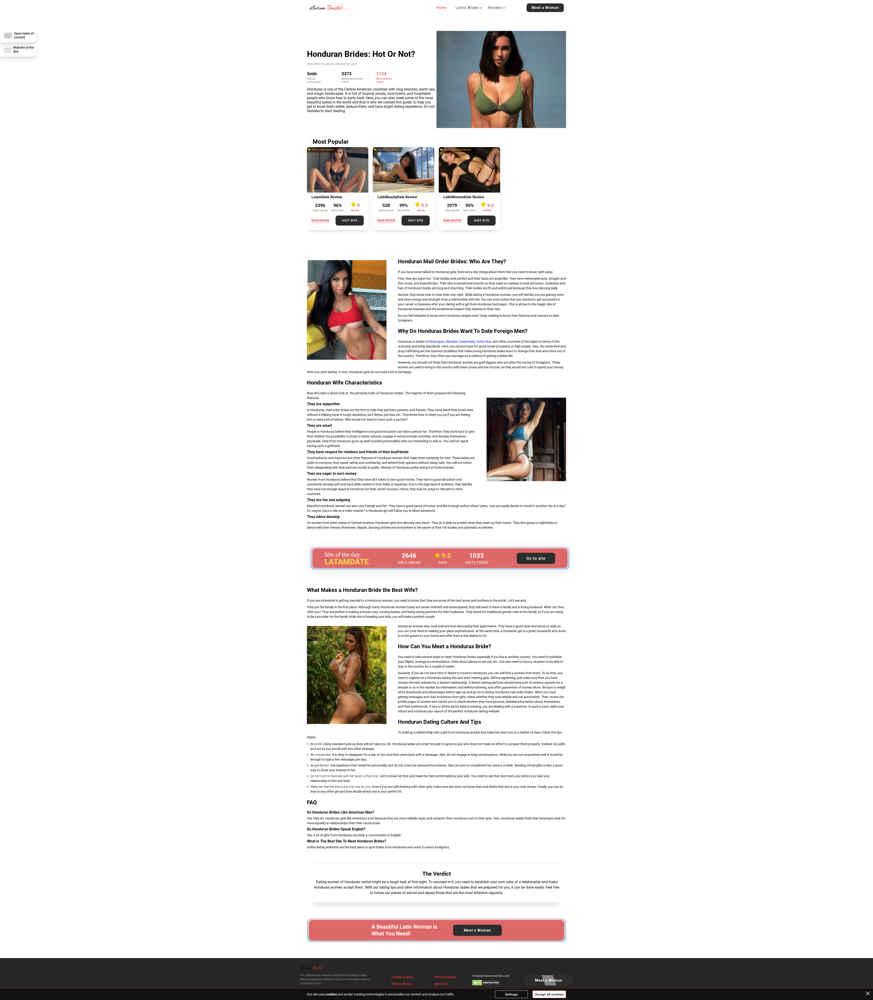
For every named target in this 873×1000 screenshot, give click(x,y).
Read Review (320, 220)
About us (441, 983)
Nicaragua (436, 341)
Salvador (451, 341)
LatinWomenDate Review (463, 197)
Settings (511, 994)
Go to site (536, 558)
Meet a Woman (545, 7)
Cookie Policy (402, 977)
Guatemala (467, 341)
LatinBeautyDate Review (397, 197)
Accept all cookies (549, 994)
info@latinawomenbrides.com (490, 976)
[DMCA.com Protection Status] (486, 984)
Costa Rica (483, 341)
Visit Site (349, 220)
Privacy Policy (445, 977)
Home (441, 7)
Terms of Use (401, 983)
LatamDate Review (326, 197)
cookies (331, 994)
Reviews (495, 7)
